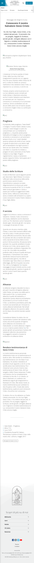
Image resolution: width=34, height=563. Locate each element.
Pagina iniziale (4, 10)
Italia (2, 7)
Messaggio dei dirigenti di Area (10, 440)
